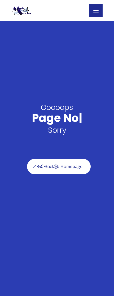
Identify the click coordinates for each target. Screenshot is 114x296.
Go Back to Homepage (60, 166)
